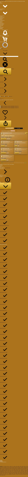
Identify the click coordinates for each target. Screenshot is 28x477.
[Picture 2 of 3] (6, 96)
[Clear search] (5, 64)
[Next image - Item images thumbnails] (5, 117)
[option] (14, 192)
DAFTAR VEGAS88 (17, 1)
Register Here (6, 1)
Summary (1, 16)
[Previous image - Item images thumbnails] (5, 102)
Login (19, 128)
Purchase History (2, 20)
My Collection (2, 27)
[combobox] (9, 56)
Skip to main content (2, 0)
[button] (5, 71)
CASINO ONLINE (13, 1)
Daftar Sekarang (10, 128)
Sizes (0, 26)
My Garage (1, 25)
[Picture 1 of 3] (2, 97)
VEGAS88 (9, 1)
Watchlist (1, 19)
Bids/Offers (1, 18)
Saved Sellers (2, 24)
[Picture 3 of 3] (10, 96)
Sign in (3, 1)
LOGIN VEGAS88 (22, 1)
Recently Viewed (2, 17)
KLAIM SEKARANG (4, 138)
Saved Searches (2, 23)
